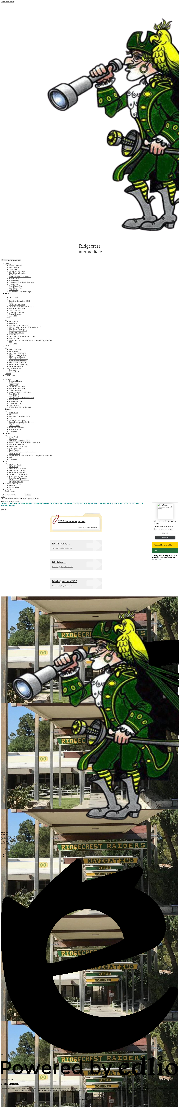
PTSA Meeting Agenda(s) (17, 355)
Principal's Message (15, 265)
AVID (11, 299)
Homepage (12, 370)
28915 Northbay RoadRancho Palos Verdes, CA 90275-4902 (13, 837)
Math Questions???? (64, 581)
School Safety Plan (15, 288)
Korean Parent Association (18, 362)
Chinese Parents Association (18, 359)
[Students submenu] (6, 411)
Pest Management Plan (89, 1105)
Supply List (13, 316)
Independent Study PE (16, 333)
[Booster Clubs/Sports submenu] (20, 368)
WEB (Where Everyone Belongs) (20, 292)
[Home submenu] (10, 264)
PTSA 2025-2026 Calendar (18, 353)
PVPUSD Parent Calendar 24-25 (20, 277)
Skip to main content (7, 2)
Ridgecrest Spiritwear (16, 366)
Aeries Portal (13, 297)
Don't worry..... (61, 543)
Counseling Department (17, 271)
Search (3, 495)
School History (14, 280)
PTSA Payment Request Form (19, 364)
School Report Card (15, 286)
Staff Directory (14, 290)
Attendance (13, 323)
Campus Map (13, 269)
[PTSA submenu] (6, 348)
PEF (10, 342)
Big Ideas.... (59, 562)
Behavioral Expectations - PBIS (19, 301)
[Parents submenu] (6, 320)
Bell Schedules (14, 267)
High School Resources (17, 329)
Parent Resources (14, 338)
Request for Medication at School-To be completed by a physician (30, 340)
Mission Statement (15, 275)
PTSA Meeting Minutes (17, 357)
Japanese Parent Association (18, 361)
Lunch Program (14, 334)
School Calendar (14, 278)
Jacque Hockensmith (92, 527)
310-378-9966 (98, 1094)
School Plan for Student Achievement (21, 282)
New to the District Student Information (22, 336)
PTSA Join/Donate (15, 349)
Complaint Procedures (89, 1103)
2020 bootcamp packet (71, 521)
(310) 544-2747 (11, 840)
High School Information (17, 273)
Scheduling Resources (16, 312)
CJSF (11, 303)
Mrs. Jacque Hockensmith (9, 498)
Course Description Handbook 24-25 (21, 306)
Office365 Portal (14, 310)
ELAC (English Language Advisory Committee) (25, 327)
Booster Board (14, 372)
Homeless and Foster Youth (18, 331)
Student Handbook (15, 314)
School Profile (13, 284)
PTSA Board (13, 351)
